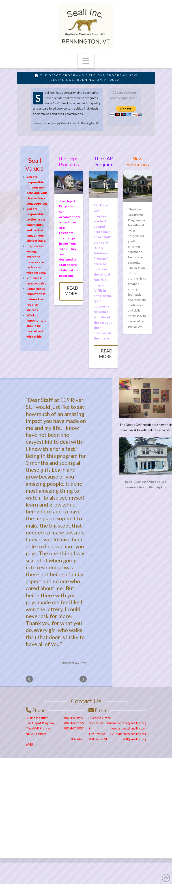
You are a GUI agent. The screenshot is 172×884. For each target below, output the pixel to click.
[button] (86, 60)
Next (83, 679)
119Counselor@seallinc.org (127, 734)
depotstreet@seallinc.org (128, 728)
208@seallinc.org (134, 739)
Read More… (72, 290)
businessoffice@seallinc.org (126, 723)
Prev (29, 679)
